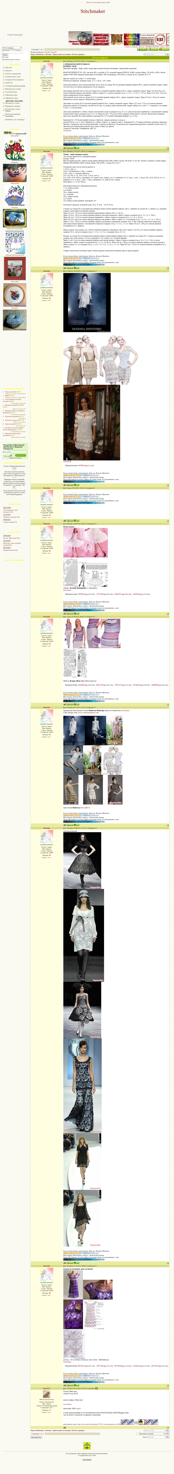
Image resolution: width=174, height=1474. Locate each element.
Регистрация (97, 2)
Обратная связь (11, 95)
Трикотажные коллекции (61, 54)
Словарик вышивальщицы (15, 86)
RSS (108, 2)
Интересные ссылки (13, 89)
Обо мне (8, 67)
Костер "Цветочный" (10, 538)
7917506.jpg (101, 594)
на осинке (67, 1404)
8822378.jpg (101, 685)
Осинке (126, 710)
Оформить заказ (11, 98)
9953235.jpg (82, 1366)
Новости (89, 2)
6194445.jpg (138, 1366)
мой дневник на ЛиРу (112, 1424)
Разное (15, 368)
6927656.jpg (156, 1366)
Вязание (48, 54)
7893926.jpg (82, 594)
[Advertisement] (9, 581)
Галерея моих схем (12, 77)
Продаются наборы (12, 106)
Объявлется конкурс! (10, 517)
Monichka (47, 52)
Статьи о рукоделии (13, 74)
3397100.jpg (101, 1366)
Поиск (163, 47)
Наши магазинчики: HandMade (13, 115)
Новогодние (15, 342)
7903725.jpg (119, 685)
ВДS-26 (7, 395)
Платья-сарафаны (78, 54)
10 (96, 1388)
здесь (78, 1408)
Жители (141, 47)
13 (15, 522)
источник (67, 131)
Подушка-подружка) (12, 416)
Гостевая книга (11, 92)
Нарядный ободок (9, 550)
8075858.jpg (119, 1366)
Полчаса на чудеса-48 (12, 420)
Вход (104, 2)
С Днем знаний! (8, 522)
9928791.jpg (119, 594)
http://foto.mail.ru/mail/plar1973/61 (91, 1424)
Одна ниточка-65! (11, 424)
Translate (18, 50)
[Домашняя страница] (69, 148)
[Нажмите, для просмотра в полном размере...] (87, 331)
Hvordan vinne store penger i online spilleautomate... (13, 429)
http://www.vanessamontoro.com (86, 713)
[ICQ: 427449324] (76, 148)
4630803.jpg (82, 465)
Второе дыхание (10, 392)
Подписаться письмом (15, 458)
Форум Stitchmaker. (37, 54)
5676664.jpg (138, 685)
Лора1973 (54, 52)
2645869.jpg (82, 685)
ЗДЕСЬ (87, 808)
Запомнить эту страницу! (15, 119)
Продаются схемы (12, 103)
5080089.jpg (156, 685)
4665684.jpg (138, 594)
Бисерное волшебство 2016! (14, 405)
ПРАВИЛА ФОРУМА (152, 47)
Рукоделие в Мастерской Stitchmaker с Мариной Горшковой (13, 447)
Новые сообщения (132, 47)
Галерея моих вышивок (14, 80)
